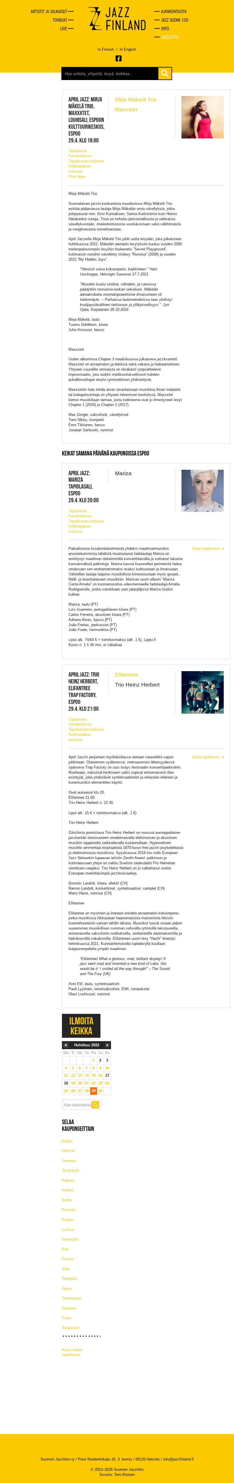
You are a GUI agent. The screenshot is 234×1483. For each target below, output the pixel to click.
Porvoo (68, 1259)
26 (73, 1091)
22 (94, 1083)
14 (87, 1075)
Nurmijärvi (70, 1239)
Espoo (67, 1141)
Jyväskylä (70, 1170)
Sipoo (66, 1288)
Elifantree (126, 675)
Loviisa (68, 1229)
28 (87, 1091)
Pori (65, 1249)
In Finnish (106, 49)
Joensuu (69, 1161)
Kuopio (67, 1220)
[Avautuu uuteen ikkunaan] (119, 58)
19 (73, 1083)
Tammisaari (71, 1298)
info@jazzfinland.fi (178, 1459)
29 (94, 1091)
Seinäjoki (69, 1278)
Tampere (69, 1308)
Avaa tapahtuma (205, 548)
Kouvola (68, 1210)
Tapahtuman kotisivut (86, 161)
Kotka (67, 1200)
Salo (65, 1269)
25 (66, 1091)
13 (80, 1075)
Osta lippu (76, 176)
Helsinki (68, 1151)
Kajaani (68, 1180)
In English (128, 49)
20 (80, 1083)
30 (100, 1091)
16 (100, 1075)
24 (107, 1083)
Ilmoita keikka (81, 1026)
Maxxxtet (126, 110)
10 (107, 1068)
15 (94, 1075)
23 (100, 1083)
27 (80, 1091)
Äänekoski (70, 1328)
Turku (66, 1318)
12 (73, 1075)
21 (87, 1083)
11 (66, 1075)
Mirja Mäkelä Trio (136, 100)
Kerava (68, 1190)
